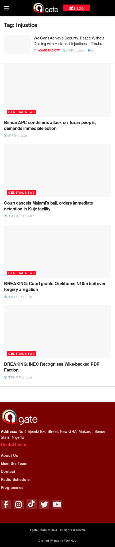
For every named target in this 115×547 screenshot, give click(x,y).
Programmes (12, 487)
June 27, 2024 (75, 50)
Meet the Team (14, 463)
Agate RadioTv (49, 50)
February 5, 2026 (20, 377)
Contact (8, 471)
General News (21, 112)
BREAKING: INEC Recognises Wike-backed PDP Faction (51, 367)
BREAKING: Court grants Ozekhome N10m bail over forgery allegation (54, 286)
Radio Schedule (15, 479)
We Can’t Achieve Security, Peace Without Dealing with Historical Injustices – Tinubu (68, 40)
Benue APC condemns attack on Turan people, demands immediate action (50, 125)
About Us (9, 455)
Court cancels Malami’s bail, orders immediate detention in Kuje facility (48, 206)
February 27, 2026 (20, 216)
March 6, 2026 (17, 135)
